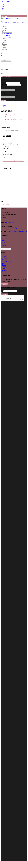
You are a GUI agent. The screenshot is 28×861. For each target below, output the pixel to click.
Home (4, 27)
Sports (4, 42)
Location (4, 47)
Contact (4, 49)
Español (4, 242)
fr (2, 9)
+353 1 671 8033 (5, 1)
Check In (3, 83)
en (3, 6)
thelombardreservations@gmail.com (13, 161)
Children (3, 93)
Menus (4, 30)
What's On (5, 39)
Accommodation (7, 32)
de (3, 4)
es (3, 8)
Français (4, 244)
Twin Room (7, 35)
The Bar (4, 28)
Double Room (8, 33)
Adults (2, 86)
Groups (4, 44)
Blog (5, 40)
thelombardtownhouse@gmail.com (17, 231)
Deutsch (4, 239)
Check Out (4, 85)
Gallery (4, 45)
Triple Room (7, 37)
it (2, 11)
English (4, 240)
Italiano (4, 246)
